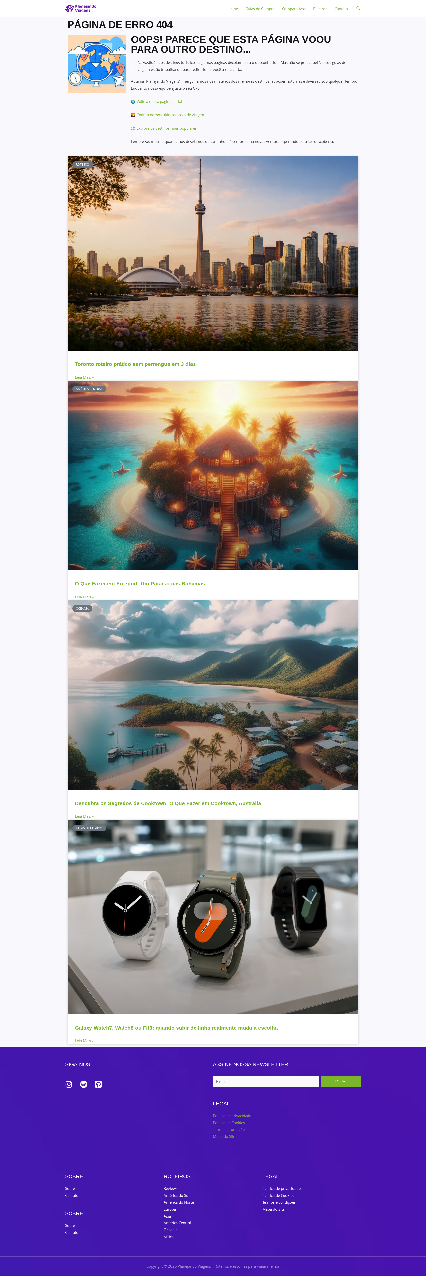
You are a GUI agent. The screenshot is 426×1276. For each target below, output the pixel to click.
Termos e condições (229, 1129)
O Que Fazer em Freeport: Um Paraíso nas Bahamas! (141, 583)
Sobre (70, 1188)
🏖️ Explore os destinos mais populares (164, 128)
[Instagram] (68, 1084)
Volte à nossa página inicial (159, 101)
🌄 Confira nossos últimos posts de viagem (167, 114)
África (169, 1236)
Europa (170, 1209)
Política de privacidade (232, 1115)
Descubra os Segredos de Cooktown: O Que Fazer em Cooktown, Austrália (168, 803)
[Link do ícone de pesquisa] (358, 8)
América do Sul (176, 1195)
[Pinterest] (98, 1084)
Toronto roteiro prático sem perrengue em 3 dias (135, 364)
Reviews (171, 1188)
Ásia (167, 1216)
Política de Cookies (229, 1122)
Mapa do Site (224, 1136)
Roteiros (320, 8)
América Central (177, 1222)
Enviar (341, 1081)
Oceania (171, 1229)
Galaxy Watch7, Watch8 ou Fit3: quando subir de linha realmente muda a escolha (176, 1028)
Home (233, 8)
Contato (341, 8)
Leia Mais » (84, 377)
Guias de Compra (260, 8)
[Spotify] (83, 1084)
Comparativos (294, 8)
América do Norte (179, 1202)
